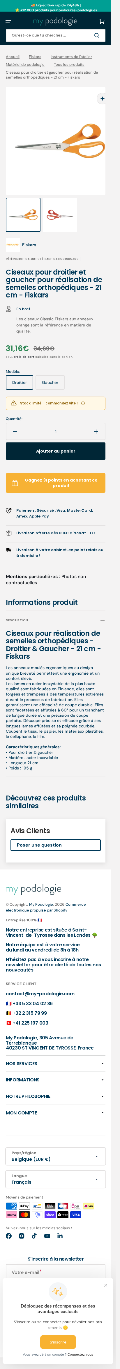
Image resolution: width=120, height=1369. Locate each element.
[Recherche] (97, 35)
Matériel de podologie (25, 64)
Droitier (22, 373)
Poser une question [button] (39, 833)
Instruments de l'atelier (71, 57)
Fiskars (35, 57)
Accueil (13, 57)
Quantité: (14, 407)
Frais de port (24, 345)
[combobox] (55, 35)
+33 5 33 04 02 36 (33, 992)
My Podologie (41, 892)
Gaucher (53, 373)
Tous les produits (69, 64)
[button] (8, 21)
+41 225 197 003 (30, 1011)
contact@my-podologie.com (40, 982)
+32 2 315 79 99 (30, 1001)
